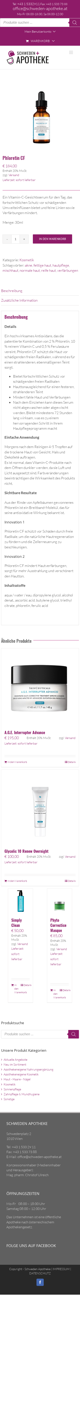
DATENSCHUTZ (40, 1273)
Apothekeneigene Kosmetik (21, 1074)
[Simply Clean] (20, 901)
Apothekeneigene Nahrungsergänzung (28, 1069)
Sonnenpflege (12, 1089)
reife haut (48, 270)
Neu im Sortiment (15, 1064)
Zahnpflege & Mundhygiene (21, 1094)
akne (28, 265)
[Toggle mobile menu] (71, 52)
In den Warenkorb (52, 239)
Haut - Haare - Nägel (17, 1079)
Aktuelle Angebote (15, 1059)
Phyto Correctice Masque (58, 925)
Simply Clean (16, 922)
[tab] (40, 291)
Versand (14, 175)
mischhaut (10, 270)
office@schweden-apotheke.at (40, 8)
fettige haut (42, 265)
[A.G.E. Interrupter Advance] (40, 687)
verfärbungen (67, 270)
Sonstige (9, 1099)
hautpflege (60, 265)
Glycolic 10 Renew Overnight (26, 851)
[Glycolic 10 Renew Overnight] (40, 807)
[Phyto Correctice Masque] (59, 901)
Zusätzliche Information (19, 300)
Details (72, 762)
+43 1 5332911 (28, 4)
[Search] (74, 22)
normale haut (30, 270)
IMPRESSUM (61, 1269)
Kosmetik (26, 260)
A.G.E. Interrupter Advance (24, 732)
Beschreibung (11, 290)
